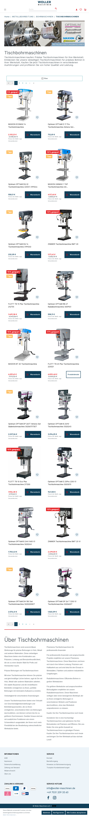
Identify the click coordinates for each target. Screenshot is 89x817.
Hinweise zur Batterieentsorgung (59, 764)
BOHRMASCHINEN (45, 17)
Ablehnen (46, 813)
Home (7, 17)
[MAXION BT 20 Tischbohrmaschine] (24, 345)
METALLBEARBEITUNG (23, 17)
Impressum (8, 761)
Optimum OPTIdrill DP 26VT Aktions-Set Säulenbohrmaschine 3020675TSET (24, 425)
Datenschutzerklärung (12, 764)
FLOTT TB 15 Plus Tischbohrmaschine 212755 (23, 305)
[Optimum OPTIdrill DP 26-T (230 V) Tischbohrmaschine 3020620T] (64, 582)
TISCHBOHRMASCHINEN (67, 17)
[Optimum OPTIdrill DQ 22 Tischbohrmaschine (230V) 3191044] (24, 165)
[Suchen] (55, 8)
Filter (46, 78)
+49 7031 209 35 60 (57, 792)
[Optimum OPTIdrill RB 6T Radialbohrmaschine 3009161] (64, 285)
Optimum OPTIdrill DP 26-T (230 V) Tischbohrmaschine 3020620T (62, 602)
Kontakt (49, 758)
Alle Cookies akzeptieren (76, 813)
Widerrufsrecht (9, 771)
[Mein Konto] (76, 10)
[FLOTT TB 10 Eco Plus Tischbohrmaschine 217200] (24, 462)
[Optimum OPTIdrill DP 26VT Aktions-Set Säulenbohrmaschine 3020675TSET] (24, 405)
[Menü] (5, 10)
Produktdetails (73, 374)
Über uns (7, 774)
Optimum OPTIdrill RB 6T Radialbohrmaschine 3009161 (59, 305)
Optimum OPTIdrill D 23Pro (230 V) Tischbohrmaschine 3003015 (62, 482)
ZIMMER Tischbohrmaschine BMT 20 (63, 244)
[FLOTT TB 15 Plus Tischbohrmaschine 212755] (24, 285)
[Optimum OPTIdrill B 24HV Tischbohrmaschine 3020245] (64, 405)
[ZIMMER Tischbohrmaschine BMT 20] (64, 225)
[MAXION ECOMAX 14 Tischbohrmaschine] (24, 105)
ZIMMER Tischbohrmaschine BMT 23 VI (64, 541)
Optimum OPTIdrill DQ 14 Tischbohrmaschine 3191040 (19, 245)
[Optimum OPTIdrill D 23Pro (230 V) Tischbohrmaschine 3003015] (64, 462)
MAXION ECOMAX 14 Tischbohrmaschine (17, 125)
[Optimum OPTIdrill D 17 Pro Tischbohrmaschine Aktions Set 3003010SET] (64, 105)
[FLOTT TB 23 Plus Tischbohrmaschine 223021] (64, 345)
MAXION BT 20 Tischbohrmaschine (22, 364)
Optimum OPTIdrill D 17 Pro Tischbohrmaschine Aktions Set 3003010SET (60, 125)
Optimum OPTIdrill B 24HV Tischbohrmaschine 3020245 (59, 425)
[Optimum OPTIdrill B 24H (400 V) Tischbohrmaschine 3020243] (24, 522)
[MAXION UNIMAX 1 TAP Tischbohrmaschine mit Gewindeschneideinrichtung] (64, 165)
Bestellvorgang (52, 761)
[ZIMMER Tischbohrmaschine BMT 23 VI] (64, 522)
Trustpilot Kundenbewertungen (58, 767)
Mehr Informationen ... (10, 815)
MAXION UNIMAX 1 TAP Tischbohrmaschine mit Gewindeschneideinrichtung (59, 185)
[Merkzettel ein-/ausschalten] (37, 117)
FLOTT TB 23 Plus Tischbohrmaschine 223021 (63, 365)
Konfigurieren (58, 813)
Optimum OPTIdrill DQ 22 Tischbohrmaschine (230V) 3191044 (22, 185)
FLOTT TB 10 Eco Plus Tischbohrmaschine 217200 (19, 482)
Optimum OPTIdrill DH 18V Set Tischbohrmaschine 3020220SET (21, 602)
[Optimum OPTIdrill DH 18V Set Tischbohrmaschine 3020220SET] (24, 582)
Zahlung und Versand (12, 767)
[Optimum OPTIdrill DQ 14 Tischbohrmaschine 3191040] (24, 225)
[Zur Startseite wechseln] (44, 3)
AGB (5, 758)
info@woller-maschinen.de (61, 788)
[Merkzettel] (81, 10)
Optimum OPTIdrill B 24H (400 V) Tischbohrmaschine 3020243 (21, 542)
